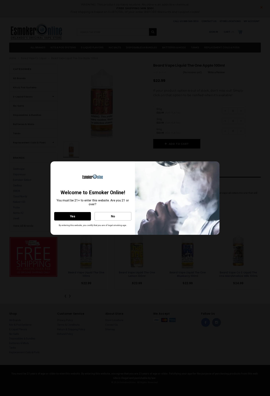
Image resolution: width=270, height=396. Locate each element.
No (113, 216)
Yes (72, 216)
